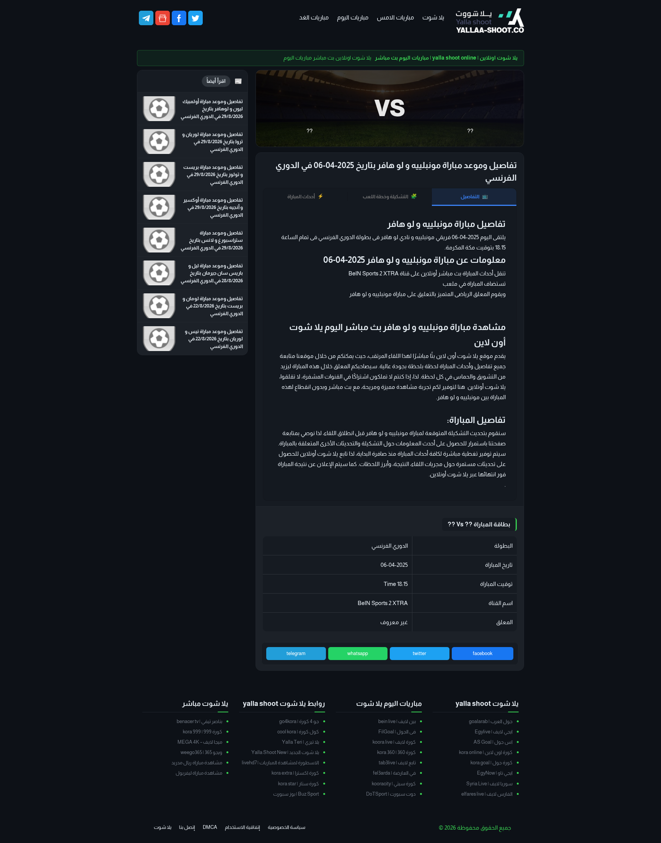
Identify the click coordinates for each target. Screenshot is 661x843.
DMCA (210, 827)
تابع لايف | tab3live (397, 762)
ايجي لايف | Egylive (494, 732)
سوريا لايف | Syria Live (489, 783)
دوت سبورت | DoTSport (391, 794)
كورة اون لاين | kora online (486, 752)
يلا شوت (433, 17)
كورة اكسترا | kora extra (295, 773)
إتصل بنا (187, 827)
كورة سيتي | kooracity (394, 783)
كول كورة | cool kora (298, 732)
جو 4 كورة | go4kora (299, 721)
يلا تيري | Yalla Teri (300, 742)
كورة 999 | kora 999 (202, 732)
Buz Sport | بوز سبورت (296, 794)
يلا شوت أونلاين (449, 474)
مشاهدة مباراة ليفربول (199, 773)
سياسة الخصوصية (286, 827)
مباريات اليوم (352, 17)
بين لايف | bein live (397, 721)
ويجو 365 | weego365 (201, 752)
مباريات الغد (314, 17)
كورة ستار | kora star (298, 783)
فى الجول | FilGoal (397, 732)
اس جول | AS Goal (493, 742)
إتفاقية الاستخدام (242, 827)
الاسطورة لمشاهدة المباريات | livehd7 (280, 762)
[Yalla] (490, 21)
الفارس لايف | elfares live (487, 794)
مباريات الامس (395, 17)
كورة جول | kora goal (492, 762)
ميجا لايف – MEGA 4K (199, 742)
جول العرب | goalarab (491, 721)
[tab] (474, 197)
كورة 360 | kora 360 (396, 752)
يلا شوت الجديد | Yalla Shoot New (285, 752)
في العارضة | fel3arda (394, 773)
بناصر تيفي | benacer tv (199, 721)
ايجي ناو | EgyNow (495, 773)
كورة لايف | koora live (394, 742)
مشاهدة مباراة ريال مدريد (196, 762)
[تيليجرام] (146, 18)
